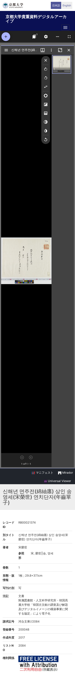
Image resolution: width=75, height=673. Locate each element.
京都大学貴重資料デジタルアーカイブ (36, 18)
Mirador (67, 472)
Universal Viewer (59, 481)
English (67, 5)
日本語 (56, 5)
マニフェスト (44, 472)
